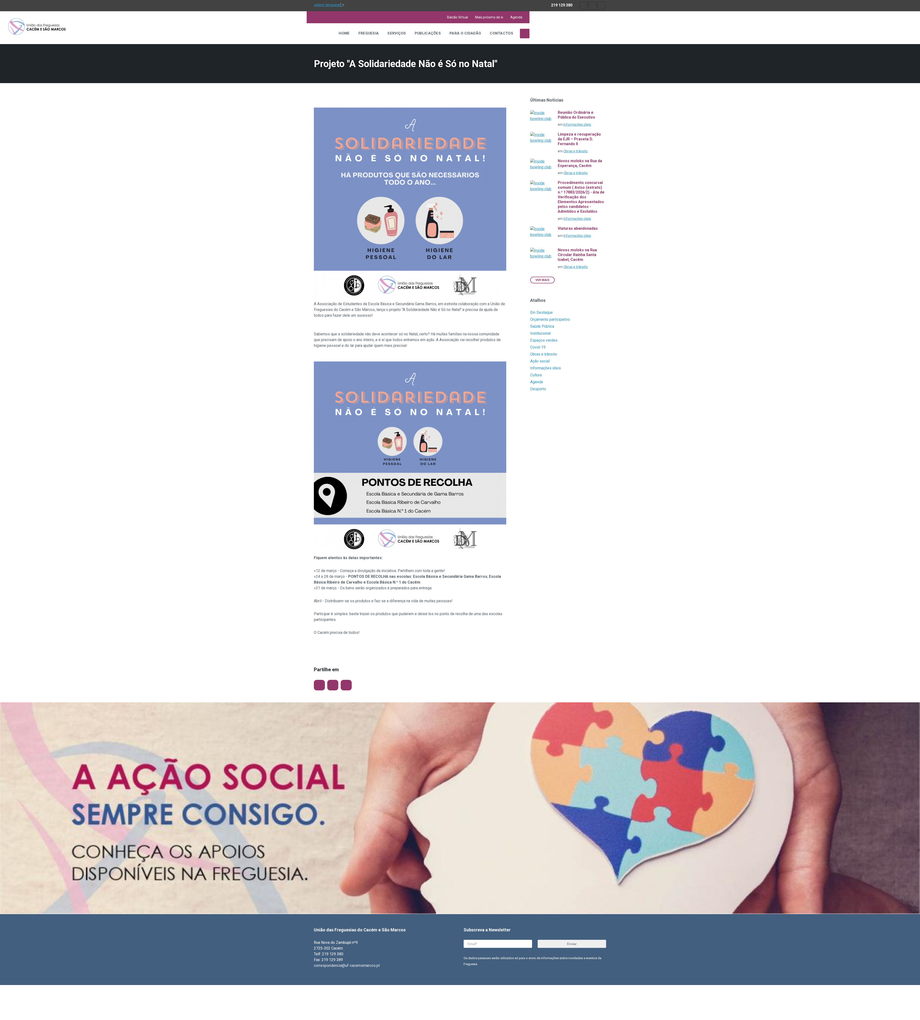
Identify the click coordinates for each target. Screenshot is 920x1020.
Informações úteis (577, 124)
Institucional (540, 333)
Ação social (540, 361)
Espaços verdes (544, 340)
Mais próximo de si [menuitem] (489, 17)
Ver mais (542, 280)
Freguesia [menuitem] (368, 33)
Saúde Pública (542, 326)
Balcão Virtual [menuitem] (457, 17)
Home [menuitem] (344, 33)
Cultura (536, 375)
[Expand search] (524, 33)
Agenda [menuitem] (516, 17)
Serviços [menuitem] (396, 33)
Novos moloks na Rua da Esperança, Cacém (580, 163)
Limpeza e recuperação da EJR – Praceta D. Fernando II (579, 139)
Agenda (536, 382)
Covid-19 (538, 347)
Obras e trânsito (576, 151)
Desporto (538, 389)
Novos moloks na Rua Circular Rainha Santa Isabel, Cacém (577, 255)
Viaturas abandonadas (578, 228)
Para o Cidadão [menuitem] (465, 33)
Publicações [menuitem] (428, 33)
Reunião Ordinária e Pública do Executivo (576, 115)
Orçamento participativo (550, 319)
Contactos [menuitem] (501, 33)
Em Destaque (541, 312)
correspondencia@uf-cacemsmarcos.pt (347, 965)
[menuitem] (584, 6)
